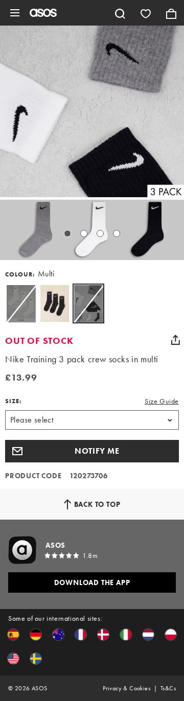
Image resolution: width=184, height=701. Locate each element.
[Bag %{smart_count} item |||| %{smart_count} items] (171, 13)
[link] (88, 303)
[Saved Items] (145, 13)
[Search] (120, 13)
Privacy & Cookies (126, 688)
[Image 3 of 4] (100, 233)
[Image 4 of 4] (116, 233)
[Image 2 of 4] (84, 233)
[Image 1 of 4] (67, 233)
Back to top (97, 504)
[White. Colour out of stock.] (21, 303)
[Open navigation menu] (15, 13)
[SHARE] (175, 340)
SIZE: (13, 401)
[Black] (55, 303)
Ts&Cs (168, 688)
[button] (92, 451)
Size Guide (162, 401)
